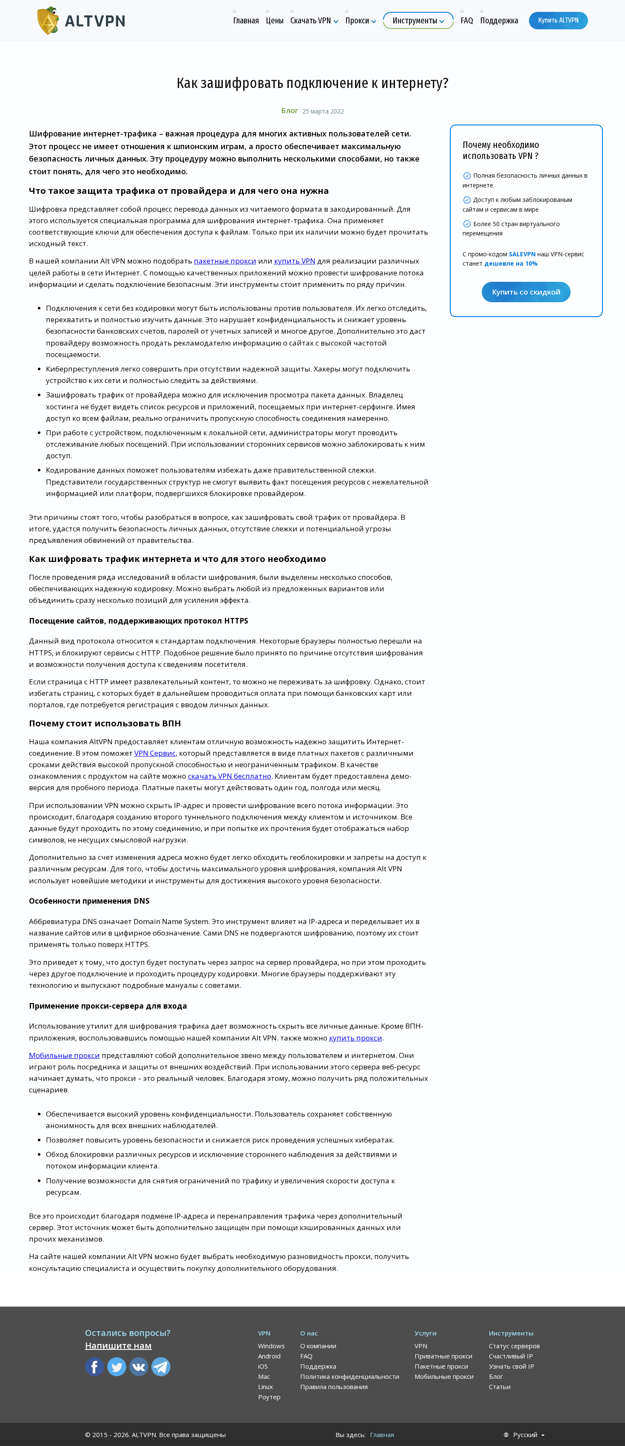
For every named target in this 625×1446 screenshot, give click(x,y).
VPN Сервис (155, 753)
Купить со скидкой (526, 292)
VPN (421, 1345)
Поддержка (318, 1366)
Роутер (269, 1396)
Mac (264, 1376)
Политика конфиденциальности (349, 1376)
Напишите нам (118, 1345)
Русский (525, 1435)
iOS (263, 1366)
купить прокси (355, 1038)
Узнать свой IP (511, 1366)
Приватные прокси (443, 1356)
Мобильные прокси (64, 1055)
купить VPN (294, 261)
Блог (289, 110)
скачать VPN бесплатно (229, 776)
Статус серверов (514, 1345)
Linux (265, 1386)
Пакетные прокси (441, 1366)
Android (269, 1356)
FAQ (306, 1356)
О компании (318, 1345)
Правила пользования (334, 1386)
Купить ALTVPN (558, 20)
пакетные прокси (225, 261)
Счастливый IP (511, 1356)
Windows (271, 1345)
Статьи (500, 1386)
